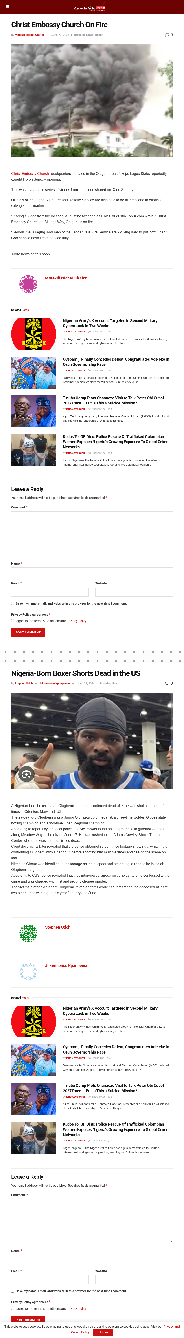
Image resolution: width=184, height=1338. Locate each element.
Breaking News (84, 34)
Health (99, 34)
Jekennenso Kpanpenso (54, 683)
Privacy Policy (76, 621)
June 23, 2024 (60, 34)
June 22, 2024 (86, 683)
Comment (19, 507)
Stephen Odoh (24, 683)
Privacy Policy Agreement (31, 614)
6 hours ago (97, 331)
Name (17, 563)
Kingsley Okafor (75, 331)
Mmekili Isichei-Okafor (29, 34)
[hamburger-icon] (7, 7)
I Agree (103, 1332)
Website (101, 583)
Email (16, 583)
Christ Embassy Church (30, 174)
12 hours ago (98, 409)
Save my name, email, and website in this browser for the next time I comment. (71, 603)
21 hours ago (98, 453)
